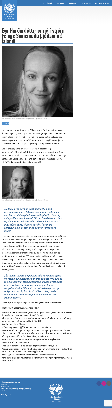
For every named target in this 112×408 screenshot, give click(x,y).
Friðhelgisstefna (6, 395)
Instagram (103, 383)
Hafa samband (6, 388)
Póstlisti (108, 383)
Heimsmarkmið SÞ (102, 3)
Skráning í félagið (18, 388)
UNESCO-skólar (86, 3)
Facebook (98, 383)
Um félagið (47, 3)
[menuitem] (48, 3)
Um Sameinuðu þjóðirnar (66, 3)
